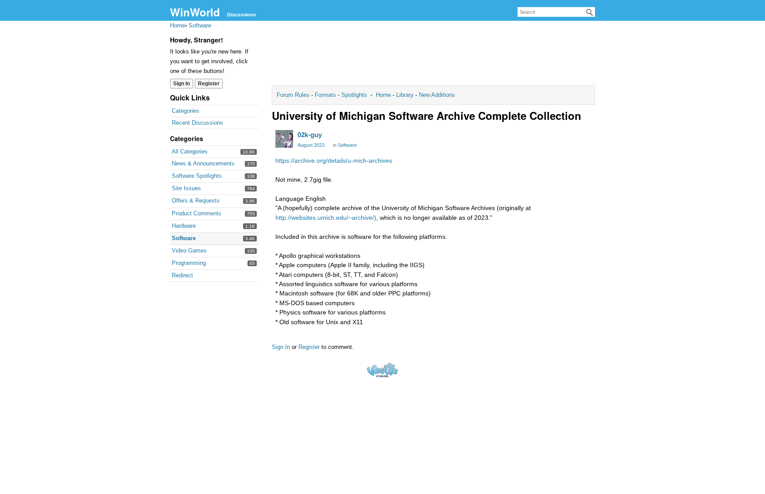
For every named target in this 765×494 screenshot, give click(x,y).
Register (209, 83)
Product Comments (196, 213)
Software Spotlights (197, 175)
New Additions (436, 95)
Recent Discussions (197, 122)
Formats (325, 95)
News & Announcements (203, 163)
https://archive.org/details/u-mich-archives (333, 160)
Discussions (241, 14)
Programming (189, 263)
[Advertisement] (433, 56)
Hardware (184, 225)
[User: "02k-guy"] (284, 139)
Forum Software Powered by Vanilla (382, 370)
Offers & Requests (196, 200)
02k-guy (310, 134)
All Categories (190, 151)
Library (404, 95)
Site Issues (186, 188)
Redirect (182, 275)
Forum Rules (294, 95)
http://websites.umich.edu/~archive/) (325, 217)
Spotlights (354, 95)
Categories (185, 110)
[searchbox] (556, 12)
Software (184, 238)
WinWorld (195, 11)
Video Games (189, 250)
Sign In (181, 83)
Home (384, 95)
